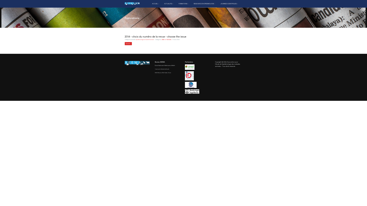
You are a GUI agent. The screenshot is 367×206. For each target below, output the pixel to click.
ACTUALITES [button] (168, 3)
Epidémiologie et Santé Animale (145, 39)
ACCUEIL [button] (155, 3)
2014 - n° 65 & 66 (166, 39)
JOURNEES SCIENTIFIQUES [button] (228, 3)
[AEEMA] (132, 3)
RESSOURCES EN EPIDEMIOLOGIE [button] (204, 3)
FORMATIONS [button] (183, 3)
